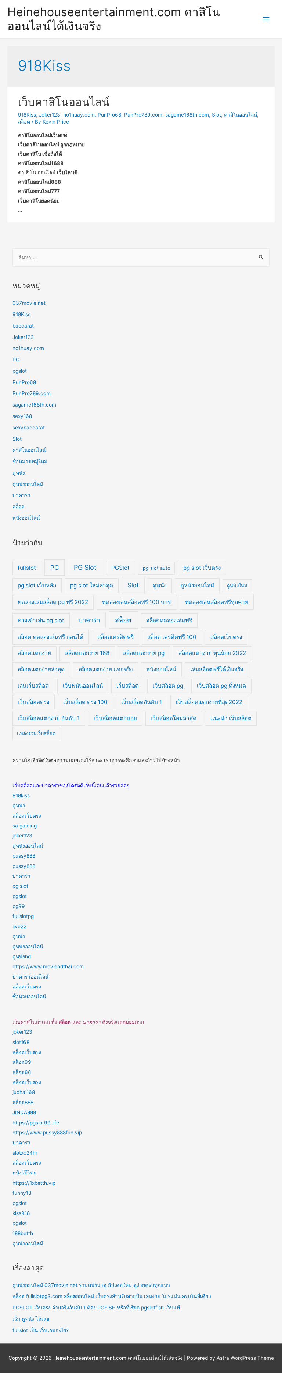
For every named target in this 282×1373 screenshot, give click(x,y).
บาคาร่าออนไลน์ (30, 977)
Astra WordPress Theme (245, 1358)
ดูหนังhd (21, 956)
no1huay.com (79, 115)
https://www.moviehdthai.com (48, 966)
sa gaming (24, 826)
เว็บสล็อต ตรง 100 (85, 701)
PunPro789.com (143, 115)
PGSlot (120, 567)
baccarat (23, 326)
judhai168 (23, 1092)
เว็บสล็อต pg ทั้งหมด (221, 685)
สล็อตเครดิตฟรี (115, 636)
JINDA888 (24, 1112)
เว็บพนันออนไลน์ (83, 685)
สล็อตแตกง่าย (34, 653)
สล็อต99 (21, 1062)
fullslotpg (23, 916)
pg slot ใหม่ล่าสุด (91, 585)
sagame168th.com (187, 115)
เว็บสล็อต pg (168, 685)
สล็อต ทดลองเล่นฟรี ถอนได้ (50, 636)
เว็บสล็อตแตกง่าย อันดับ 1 (49, 718)
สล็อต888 (22, 1102)
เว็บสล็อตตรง (33, 701)
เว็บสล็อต (127, 685)
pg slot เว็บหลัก (37, 585)
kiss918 (21, 1213)
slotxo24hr (24, 1153)
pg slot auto (156, 568)
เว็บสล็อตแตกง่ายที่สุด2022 (209, 701)
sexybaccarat (28, 427)
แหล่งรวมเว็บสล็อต (36, 733)
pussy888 (23, 856)
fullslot (27, 567)
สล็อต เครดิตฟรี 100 (171, 636)
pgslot (19, 371)
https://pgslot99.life (35, 1123)
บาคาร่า (21, 495)
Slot (216, 115)
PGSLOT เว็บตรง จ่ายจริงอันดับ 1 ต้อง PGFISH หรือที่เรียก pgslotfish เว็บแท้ (96, 1308)
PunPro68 (109, 115)
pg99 (18, 906)
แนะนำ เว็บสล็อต (231, 718)
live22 (19, 926)
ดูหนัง (18, 473)
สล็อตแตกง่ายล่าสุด (41, 669)
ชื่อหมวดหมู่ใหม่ (29, 461)
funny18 (21, 1193)
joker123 (22, 836)
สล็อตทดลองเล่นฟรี (169, 620)
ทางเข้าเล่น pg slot (41, 620)
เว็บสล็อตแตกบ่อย (115, 718)
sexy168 (22, 416)
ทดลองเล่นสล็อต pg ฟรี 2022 (53, 601)
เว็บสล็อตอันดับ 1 (141, 701)
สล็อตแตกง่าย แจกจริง (106, 669)
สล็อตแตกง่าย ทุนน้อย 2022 (212, 653)
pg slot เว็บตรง (202, 567)
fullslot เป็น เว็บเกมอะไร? (40, 1330)
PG (15, 359)
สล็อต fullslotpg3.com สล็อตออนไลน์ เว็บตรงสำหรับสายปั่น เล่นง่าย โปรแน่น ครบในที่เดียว (111, 1296)
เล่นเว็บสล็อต (33, 685)
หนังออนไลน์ (26, 518)
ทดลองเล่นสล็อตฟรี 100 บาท (136, 601)
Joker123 (49, 115)
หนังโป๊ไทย (24, 1173)
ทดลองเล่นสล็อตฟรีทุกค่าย (216, 601)
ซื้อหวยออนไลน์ (29, 997)
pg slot (20, 886)
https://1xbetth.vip (33, 1183)
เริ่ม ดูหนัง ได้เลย (30, 1319)
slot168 (20, 1042)
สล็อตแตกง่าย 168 (87, 653)
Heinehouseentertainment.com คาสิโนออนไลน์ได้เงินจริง (113, 19)
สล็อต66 (21, 1072)
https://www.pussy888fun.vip (47, 1133)
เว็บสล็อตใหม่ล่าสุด (173, 718)
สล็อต (24, 122)
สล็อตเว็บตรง (226, 636)
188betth (22, 1233)
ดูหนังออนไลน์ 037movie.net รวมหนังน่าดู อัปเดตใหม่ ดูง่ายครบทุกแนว (91, 1285)
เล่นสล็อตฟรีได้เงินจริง (216, 669)
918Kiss (27, 115)
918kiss (21, 795)
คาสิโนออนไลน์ (240, 115)
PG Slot (85, 567)
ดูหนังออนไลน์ (27, 484)
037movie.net (29, 303)
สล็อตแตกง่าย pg (143, 653)
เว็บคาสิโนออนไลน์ (63, 101)
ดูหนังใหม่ (237, 586)
